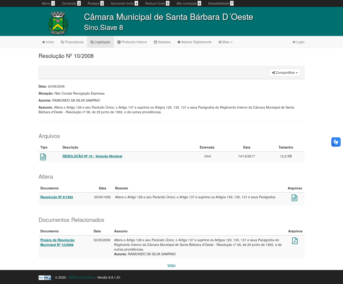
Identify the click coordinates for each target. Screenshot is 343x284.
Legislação (102, 41)
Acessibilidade (220, 3)
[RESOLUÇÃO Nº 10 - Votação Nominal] (43, 158)
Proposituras (74, 41)
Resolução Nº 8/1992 (56, 197)
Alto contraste (188, 3)
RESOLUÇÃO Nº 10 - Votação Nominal (92, 156)
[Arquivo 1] (295, 241)
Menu (48, 3)
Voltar (171, 265)
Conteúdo (71, 3)
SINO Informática (81, 277)
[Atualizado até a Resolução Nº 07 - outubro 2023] (294, 198)
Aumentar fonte (124, 3)
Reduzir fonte (157, 3)
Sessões (164, 41)
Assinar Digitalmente (196, 41)
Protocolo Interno (134, 41)
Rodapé (95, 3)
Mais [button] (225, 41)
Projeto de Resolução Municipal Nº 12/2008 (57, 242)
